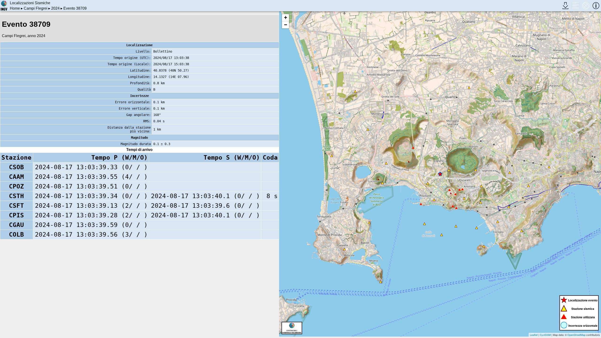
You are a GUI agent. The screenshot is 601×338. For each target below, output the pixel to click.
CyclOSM (545, 335)
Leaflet (534, 335)
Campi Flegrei (35, 8)
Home (15, 8)
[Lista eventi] (575, 5)
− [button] (285, 25)
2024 (55, 8)
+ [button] (285, 17)
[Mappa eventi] (586, 5)
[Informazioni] (596, 5)
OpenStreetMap (576, 335)
